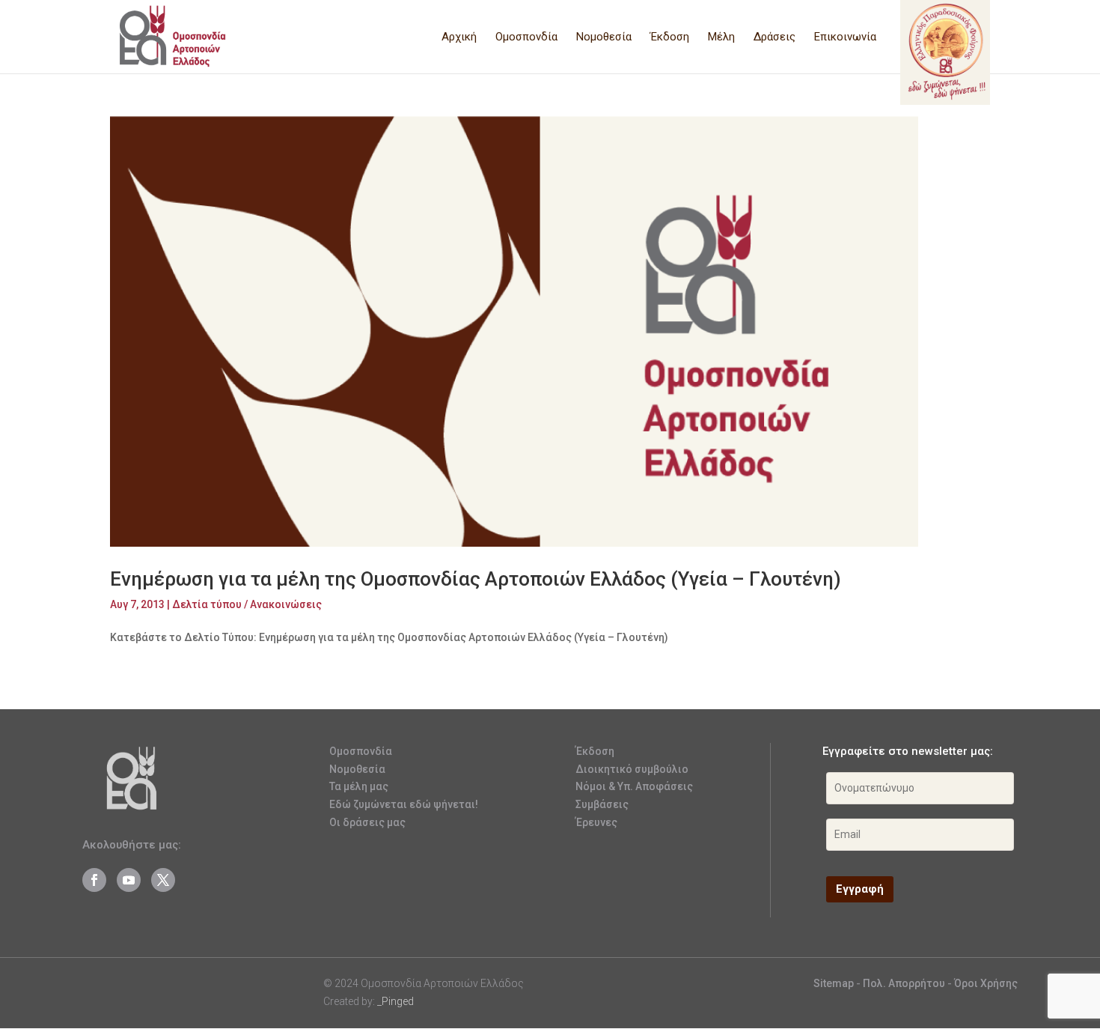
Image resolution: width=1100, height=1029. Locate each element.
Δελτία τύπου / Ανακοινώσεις (247, 604)
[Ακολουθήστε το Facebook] (94, 880)
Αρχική (459, 37)
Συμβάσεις (602, 804)
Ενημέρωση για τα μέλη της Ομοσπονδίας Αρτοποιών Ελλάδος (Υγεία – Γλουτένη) (475, 579)
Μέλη (721, 37)
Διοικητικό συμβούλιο (631, 769)
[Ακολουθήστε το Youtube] (129, 880)
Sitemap (833, 983)
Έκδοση (669, 37)
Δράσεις (774, 37)
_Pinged (395, 1001)
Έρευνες (596, 822)
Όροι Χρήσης (986, 983)
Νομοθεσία (604, 37)
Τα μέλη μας (358, 786)
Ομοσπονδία (526, 37)
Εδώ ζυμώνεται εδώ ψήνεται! (403, 804)
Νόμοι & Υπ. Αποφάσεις (634, 786)
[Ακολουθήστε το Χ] (163, 880)
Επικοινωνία (845, 37)
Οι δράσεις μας (367, 822)
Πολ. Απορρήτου (905, 983)
